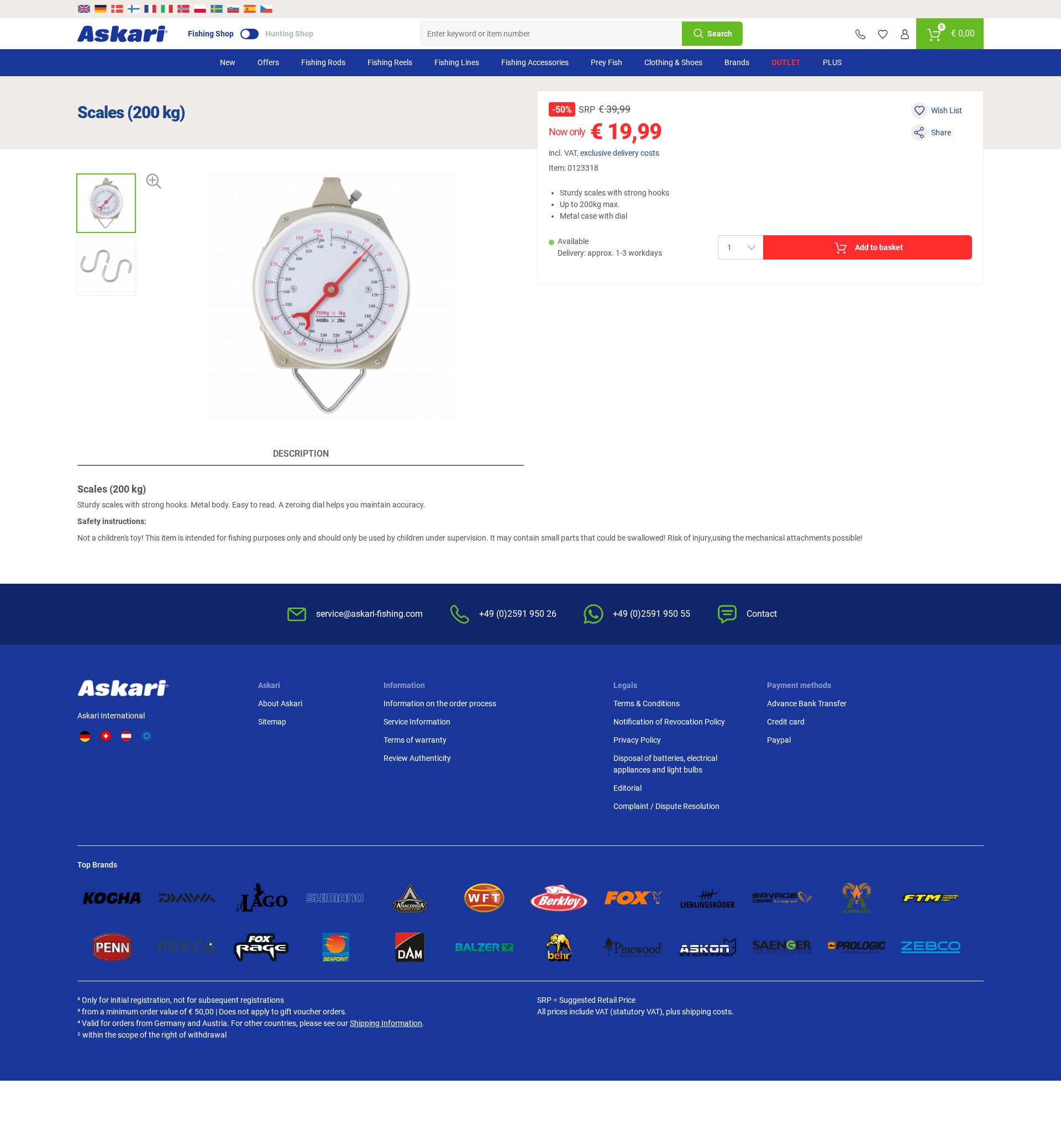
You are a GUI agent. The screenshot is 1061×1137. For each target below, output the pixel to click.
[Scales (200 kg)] (106, 203)
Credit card (786, 721)
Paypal (779, 740)
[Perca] (187, 947)
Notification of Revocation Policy (669, 721)
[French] (150, 9)
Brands (736, 62)
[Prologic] (856, 947)
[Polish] (200, 9)
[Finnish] (133, 9)
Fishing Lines (456, 62)
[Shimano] (335, 897)
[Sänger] (782, 947)
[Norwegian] (183, 9)
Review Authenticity (417, 758)
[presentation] (105, 163)
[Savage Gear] (782, 897)
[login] (905, 33)
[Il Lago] (261, 897)
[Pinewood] (633, 947)
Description (301, 453)
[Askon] (707, 947)
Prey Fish (606, 62)
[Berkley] (559, 897)
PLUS (832, 62)
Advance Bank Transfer (807, 703)
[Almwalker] (856, 897)
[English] (84, 9)
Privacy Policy (637, 740)
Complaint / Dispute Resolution (666, 806)
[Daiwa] (187, 897)
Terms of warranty (415, 740)
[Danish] (117, 9)
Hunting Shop (289, 33)
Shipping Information (386, 1023)
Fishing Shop (211, 33)
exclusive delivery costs (619, 153)
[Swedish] (216, 9)
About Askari (280, 703)
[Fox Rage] (261, 947)
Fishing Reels (389, 62)
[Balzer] (484, 947)
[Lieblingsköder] (707, 897)
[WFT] (484, 897)
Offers (268, 62)
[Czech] (266, 9)
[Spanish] (249, 9)
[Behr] (559, 947)
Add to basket (879, 247)
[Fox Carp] (633, 897)
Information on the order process (440, 703)
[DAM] (410, 947)
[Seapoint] (335, 947)
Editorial (627, 788)
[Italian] (167, 9)
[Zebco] (930, 947)
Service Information (417, 721)
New (227, 62)
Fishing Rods (323, 62)
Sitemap (272, 721)
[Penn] (112, 947)
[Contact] (860, 33)
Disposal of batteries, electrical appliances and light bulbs (665, 764)
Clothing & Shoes (673, 62)
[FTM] (930, 897)
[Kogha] (112, 897)
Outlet (786, 62)
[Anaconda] (410, 897)
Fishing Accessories (535, 62)
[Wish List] (883, 33)
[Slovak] (233, 9)
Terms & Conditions (646, 703)
